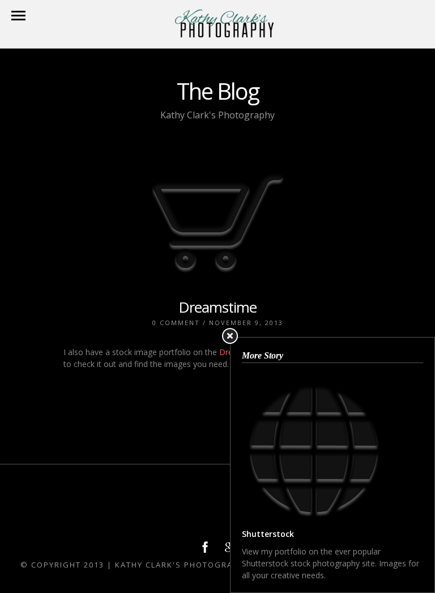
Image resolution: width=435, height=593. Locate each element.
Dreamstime (217, 307)
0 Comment (176, 322)
